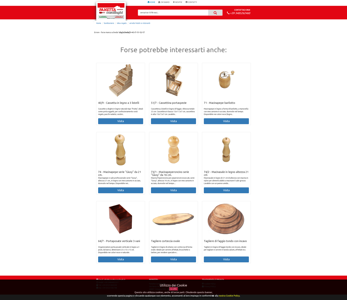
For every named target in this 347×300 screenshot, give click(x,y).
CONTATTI (192, 2)
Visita (120, 121)
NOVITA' (178, 2)
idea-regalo (122, 23)
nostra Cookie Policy (229, 295)
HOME (152, 2)
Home (98, 23)
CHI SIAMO (165, 2)
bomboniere (109, 23)
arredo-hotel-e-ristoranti (139, 23)
